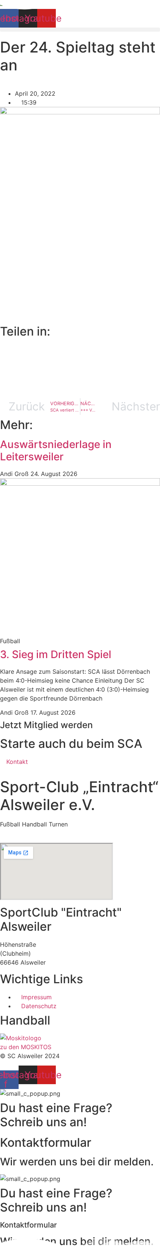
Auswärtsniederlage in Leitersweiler (56, 450)
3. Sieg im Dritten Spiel (55, 654)
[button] (80, 30)
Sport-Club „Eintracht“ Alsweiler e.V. (79, 796)
